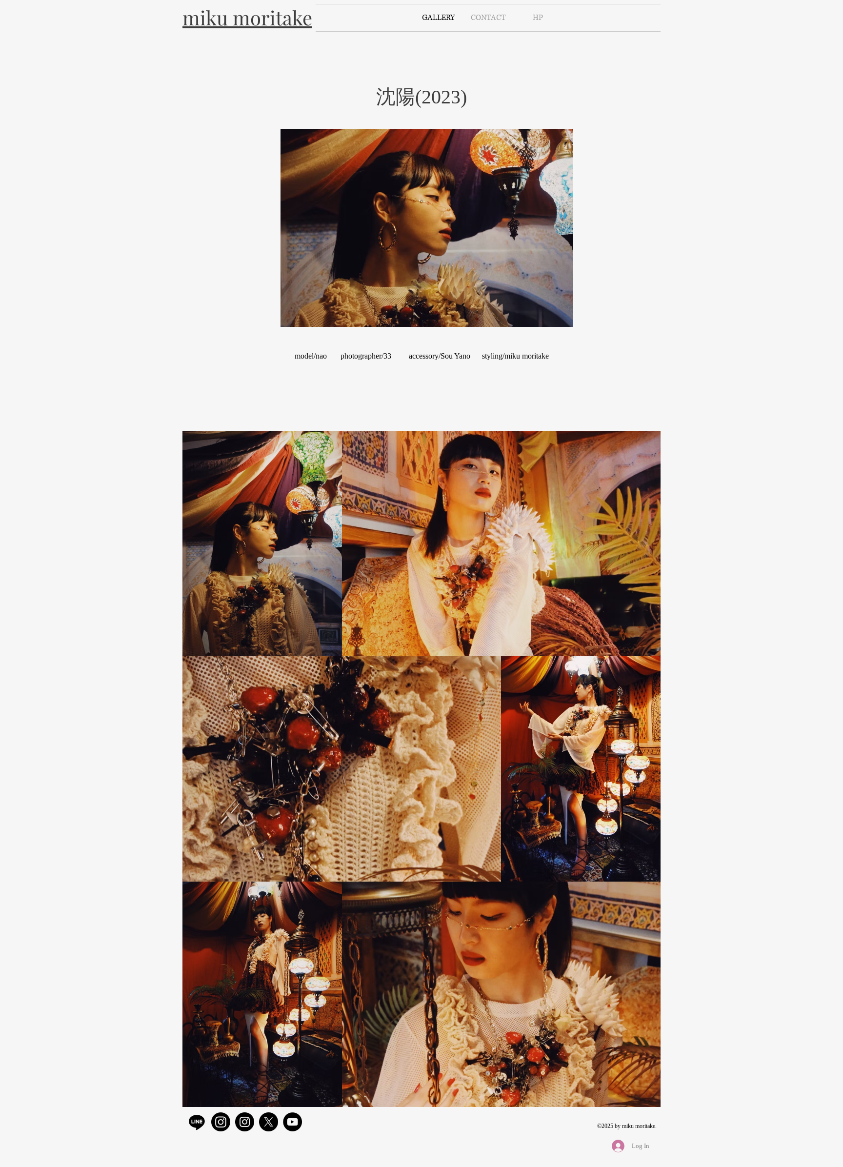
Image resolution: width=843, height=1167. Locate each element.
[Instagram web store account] (244, 1121)
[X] (268, 1121)
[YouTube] (292, 1121)
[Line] (196, 1121)
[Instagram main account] (220, 1121)
